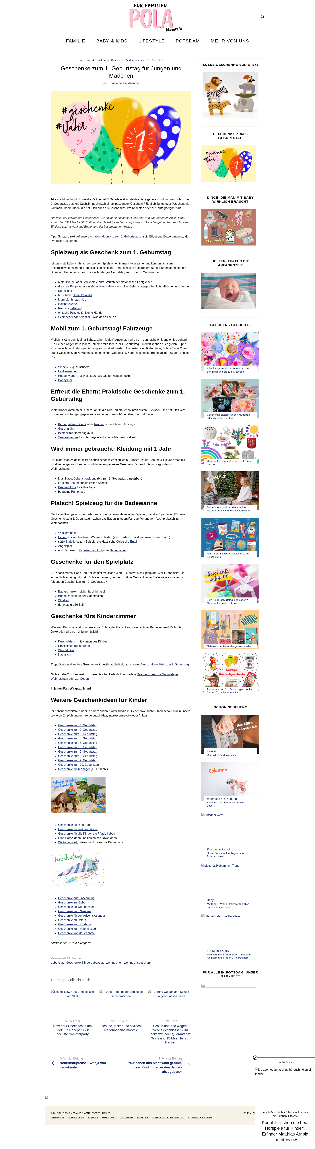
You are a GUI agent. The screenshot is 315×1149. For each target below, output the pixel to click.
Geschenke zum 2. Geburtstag (77, 729)
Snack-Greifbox (68, 437)
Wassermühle (67, 532)
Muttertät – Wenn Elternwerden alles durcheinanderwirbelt (228, 905)
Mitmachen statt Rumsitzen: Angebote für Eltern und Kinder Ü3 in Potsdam (229, 956)
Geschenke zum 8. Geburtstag (77, 755)
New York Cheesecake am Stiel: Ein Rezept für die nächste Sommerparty (72, 1030)
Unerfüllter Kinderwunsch (221, 754)
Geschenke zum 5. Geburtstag (77, 742)
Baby (81, 60)
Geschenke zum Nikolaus (74, 911)
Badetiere (71, 541)
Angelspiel (65, 546)
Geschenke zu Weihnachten (76, 906)
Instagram (126, 1117)
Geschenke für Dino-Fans (74, 824)
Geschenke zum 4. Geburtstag (77, 738)
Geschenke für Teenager (74, 769)
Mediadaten (109, 1117)
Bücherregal (82, 645)
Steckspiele (90, 282)
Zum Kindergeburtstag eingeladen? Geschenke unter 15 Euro (227, 601)
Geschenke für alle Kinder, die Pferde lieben (86, 833)
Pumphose (78, 491)
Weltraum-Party (68, 842)
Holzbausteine (67, 303)
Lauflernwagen (67, 371)
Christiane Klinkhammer (124, 83)
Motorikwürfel (66, 282)
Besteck (63, 433)
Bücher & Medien (287, 1112)
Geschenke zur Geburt (72, 902)
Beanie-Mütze (67, 487)
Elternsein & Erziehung (222, 798)
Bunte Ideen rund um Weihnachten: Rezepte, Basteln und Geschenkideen (228, 509)
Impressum (57, 1117)
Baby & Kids (93, 60)
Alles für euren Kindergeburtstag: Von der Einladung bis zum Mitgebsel (228, 370)
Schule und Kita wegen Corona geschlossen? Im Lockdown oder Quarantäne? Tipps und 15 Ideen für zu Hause (170, 1034)
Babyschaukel (67, 591)
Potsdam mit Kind (218, 849)
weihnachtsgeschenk (137, 962)
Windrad (63, 600)
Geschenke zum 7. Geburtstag (77, 751)
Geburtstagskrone (84, 478)
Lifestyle (293, 1115)
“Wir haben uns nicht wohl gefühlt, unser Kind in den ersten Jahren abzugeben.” (155, 1065)
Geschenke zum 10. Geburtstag (78, 764)
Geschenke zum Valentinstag (77, 928)
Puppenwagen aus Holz (73, 375)
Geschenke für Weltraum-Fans (78, 829)
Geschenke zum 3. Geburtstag (77, 734)
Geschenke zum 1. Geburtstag (77, 725)
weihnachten (114, 962)
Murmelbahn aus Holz (72, 299)
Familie (105, 60)
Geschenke (117, 60)
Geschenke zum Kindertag (75, 924)
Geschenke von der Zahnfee (76, 933)
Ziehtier (85, 317)
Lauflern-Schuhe (69, 482)
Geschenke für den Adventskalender (81, 915)
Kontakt (93, 1117)
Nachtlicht (64, 654)
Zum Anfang (251, 1113)
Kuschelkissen (67, 641)
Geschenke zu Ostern (72, 920)
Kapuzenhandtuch (91, 550)
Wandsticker (66, 650)
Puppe (74, 286)
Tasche (99, 424)
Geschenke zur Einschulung (76, 898)
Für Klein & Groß (218, 950)
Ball (81, 604)
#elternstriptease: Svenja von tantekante (83, 1063)
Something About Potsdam (168, 1117)
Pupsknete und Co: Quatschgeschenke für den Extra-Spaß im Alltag (229, 691)
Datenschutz (76, 1117)
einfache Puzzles (69, 312)
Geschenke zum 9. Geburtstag (77, 760)
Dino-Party (65, 838)
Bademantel (118, 550)
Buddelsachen (67, 595)
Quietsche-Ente (126, 541)
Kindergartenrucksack (72, 424)
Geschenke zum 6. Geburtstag (77, 747)
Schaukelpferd (82, 295)
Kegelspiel (65, 290)
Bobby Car (65, 380)
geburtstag (58, 962)
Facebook (142, 1117)
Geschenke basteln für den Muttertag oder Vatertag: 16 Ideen (228, 416)
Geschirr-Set (66, 428)
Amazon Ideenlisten (200, 1117)
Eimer (62, 537)
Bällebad (75, 308)
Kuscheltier (107, 286)
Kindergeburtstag (135, 60)
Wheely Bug (66, 367)
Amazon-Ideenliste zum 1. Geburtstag (114, 236)
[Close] (255, 1057)
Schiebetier (65, 317)
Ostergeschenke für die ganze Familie (229, 646)
